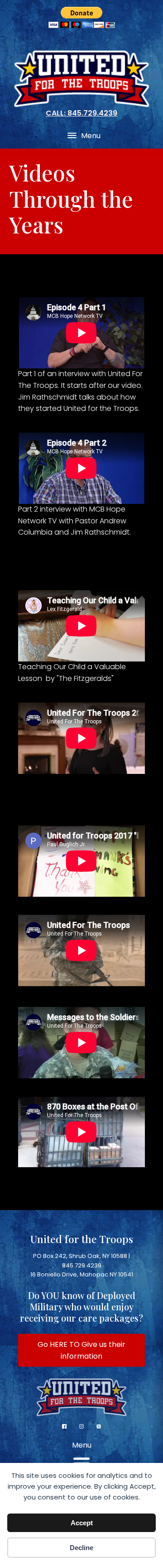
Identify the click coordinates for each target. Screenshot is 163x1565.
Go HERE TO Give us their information (81, 1350)
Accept (82, 1523)
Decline (81, 1547)
